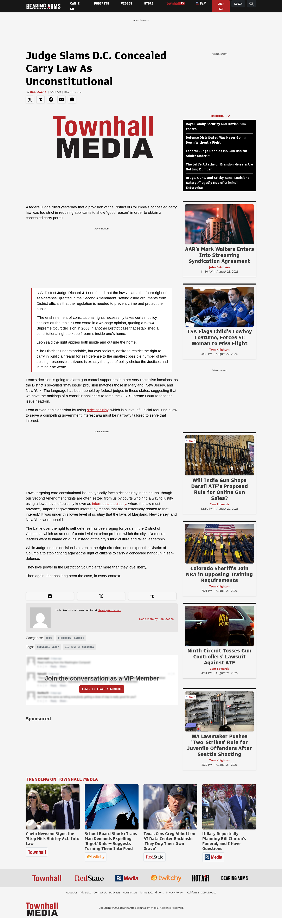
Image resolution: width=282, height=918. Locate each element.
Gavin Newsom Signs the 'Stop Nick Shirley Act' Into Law (52, 839)
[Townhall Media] (42, 909)
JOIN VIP (221, 6)
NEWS (49, 638)
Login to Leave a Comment (102, 689)
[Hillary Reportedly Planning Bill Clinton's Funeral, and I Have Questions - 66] (229, 806)
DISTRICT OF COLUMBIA (79, 647)
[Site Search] (251, 4)
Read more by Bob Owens (156, 618)
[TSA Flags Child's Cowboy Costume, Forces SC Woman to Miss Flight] (219, 306)
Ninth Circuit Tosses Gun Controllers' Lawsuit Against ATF (219, 656)
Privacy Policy (174, 892)
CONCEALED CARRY (48, 647)
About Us (71, 892)
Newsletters (130, 892)
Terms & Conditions (152, 892)
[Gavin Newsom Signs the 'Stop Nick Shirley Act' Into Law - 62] (53, 806)
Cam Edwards (219, 504)
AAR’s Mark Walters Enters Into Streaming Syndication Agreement (219, 255)
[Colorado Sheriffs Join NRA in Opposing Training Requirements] (219, 543)
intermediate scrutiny (109, 504)
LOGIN (238, 4)
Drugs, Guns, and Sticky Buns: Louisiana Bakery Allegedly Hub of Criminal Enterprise (217, 182)
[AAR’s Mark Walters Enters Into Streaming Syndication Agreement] (219, 224)
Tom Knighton (219, 349)
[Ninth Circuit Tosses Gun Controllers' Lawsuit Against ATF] (219, 625)
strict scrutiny (97, 410)
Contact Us (100, 892)
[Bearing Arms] (43, 6)
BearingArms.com (109, 610)
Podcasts (114, 892)
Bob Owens (38, 91)
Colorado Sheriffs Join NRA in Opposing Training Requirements (219, 574)
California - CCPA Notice (201, 892)
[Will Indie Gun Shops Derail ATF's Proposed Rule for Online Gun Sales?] (219, 455)
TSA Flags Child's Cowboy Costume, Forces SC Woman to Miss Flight (219, 337)
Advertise (85, 892)
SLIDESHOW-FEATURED (71, 638)
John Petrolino (219, 267)
